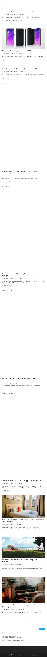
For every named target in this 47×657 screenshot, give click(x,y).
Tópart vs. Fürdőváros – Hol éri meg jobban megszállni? (21, 481)
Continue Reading (7, 23)
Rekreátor (20, 483)
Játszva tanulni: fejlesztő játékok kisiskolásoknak (19, 378)
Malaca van (21, 14)
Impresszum (36, 654)
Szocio (20, 380)
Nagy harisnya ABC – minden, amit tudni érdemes (19, 171)
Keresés (3, 627)
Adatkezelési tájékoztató (29, 654)
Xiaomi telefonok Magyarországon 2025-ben (17, 51)
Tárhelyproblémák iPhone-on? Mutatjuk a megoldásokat (21, 69)
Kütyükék (21, 53)
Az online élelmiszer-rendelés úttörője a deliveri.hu (20, 12)
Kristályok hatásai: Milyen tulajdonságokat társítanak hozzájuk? (13, 640)
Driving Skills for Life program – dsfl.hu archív (16, 654)
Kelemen (21, 278)
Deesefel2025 (6, 14)
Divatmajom (21, 174)
